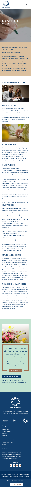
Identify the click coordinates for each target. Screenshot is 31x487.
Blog (3, 438)
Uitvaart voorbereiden (11, 27)
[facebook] (11, 465)
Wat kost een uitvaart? (8, 440)
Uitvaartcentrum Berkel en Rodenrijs (11, 454)
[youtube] (17, 465)
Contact (4, 444)
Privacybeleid (5, 476)
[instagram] (14, 465)
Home (3, 27)
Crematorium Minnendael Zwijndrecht (12, 456)
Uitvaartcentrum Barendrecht (9, 458)
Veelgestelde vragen (7, 442)
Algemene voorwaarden (23, 476)
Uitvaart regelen (6, 431)
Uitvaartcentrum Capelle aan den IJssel (12, 452)
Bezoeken (4, 433)
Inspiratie (4, 435)
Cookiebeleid (13, 476)
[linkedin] (20, 465)
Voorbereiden (5, 429)
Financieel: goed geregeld (8, 29)
